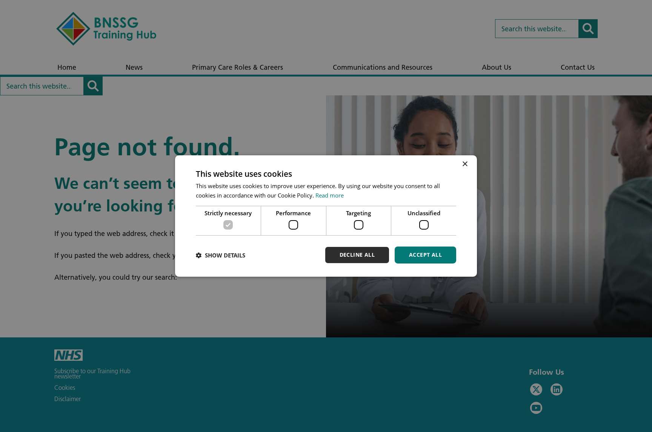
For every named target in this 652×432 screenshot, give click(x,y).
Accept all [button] (425, 254)
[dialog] (326, 216)
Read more (329, 195)
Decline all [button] (357, 254)
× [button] (464, 164)
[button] (220, 255)
